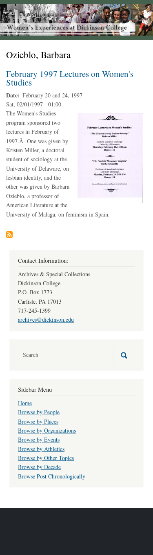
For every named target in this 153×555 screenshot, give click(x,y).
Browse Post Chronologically (51, 476)
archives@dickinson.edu (46, 319)
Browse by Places (38, 421)
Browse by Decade (39, 467)
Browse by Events (39, 439)
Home (25, 403)
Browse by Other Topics (46, 458)
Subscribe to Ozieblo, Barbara (9, 234)
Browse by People (39, 412)
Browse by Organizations (47, 430)
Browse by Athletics (41, 449)
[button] (110, 157)
